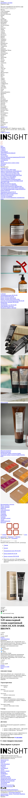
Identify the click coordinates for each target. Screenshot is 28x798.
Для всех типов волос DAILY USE (10, 172)
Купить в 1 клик (5, 666)
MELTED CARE (5, 182)
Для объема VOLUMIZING (8, 178)
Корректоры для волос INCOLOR (10, 302)
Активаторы (4, 303)
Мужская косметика (6, 450)
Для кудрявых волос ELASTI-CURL (10, 174)
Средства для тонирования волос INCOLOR (12, 300)
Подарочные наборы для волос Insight (11, 453)
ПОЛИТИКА (4, 773)
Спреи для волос (5, 507)
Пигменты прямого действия (8, 307)
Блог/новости (4, 151)
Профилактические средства (8, 183)
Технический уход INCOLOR (8, 305)
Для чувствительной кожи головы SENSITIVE (13, 189)
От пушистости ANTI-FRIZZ (8, 176)
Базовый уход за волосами (8, 780)
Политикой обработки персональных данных (11, 793)
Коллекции (4, 154)
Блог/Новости (4, 768)
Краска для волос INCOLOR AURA (10, 299)
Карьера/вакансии (5, 158)
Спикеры (3, 517)
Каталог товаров (5, 771)
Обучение (3, 164)
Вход (2, 146)
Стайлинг (3, 293)
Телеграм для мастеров (7, 786)
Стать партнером (5, 510)
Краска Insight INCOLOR (7, 296)
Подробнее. (15, 538)
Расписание (4, 515)
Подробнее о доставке (6, 2)
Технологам (4, 783)
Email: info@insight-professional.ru (9, 789)
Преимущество (5, 759)
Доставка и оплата (5, 518)
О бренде (3, 148)
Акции (2, 519)
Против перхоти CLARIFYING (9, 185)
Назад (2, 668)
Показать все (4, 126)
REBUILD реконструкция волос (9, 193)
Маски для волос (5, 505)
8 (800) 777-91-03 (5, 132)
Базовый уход (4, 168)
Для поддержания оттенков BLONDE (11, 179)
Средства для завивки (6, 196)
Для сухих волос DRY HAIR (8, 169)
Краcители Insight (5, 776)
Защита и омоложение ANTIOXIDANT (11, 171)
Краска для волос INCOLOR (8, 298)
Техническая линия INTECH (8, 192)
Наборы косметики (6, 452)
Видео (2, 161)
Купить (3, 637)
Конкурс (3, 762)
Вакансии (3, 772)
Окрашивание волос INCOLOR (9, 295)
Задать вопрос (4, 155)
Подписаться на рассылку (7, 785)
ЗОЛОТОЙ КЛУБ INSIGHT (8, 153)
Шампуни (3, 508)
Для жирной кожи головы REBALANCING (12, 187)
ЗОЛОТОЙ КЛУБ (5, 521)
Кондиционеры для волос (7, 504)
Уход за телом (4, 402)
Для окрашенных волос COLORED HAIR (12, 180)
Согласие (3, 775)
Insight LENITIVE (5, 190)
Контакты (3, 522)
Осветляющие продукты (7, 306)
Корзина (3, 147)
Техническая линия (6, 778)
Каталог (3, 165)
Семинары (3, 514)
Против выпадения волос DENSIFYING (11, 186)
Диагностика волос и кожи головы (10, 162)
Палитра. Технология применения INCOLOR (13, 157)
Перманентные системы (7, 194)
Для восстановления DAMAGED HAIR (11, 175)
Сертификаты (4, 160)
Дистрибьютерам (5, 782)
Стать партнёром (5, 639)
